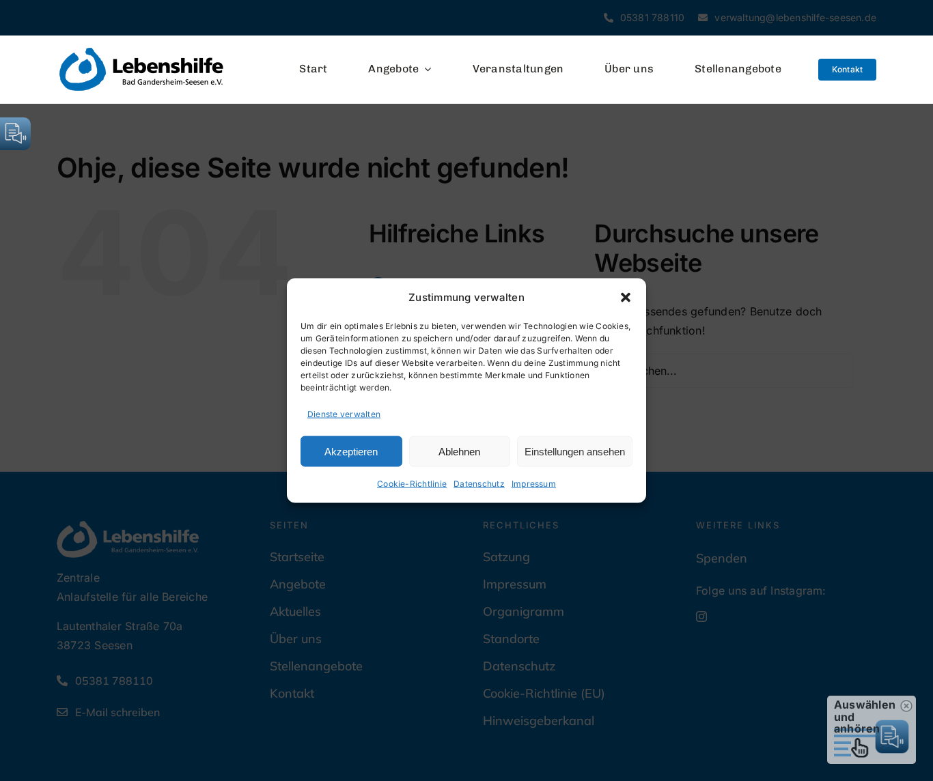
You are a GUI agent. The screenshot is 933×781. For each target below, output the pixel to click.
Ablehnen (459, 451)
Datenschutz (479, 484)
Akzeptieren (351, 451)
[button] (625, 297)
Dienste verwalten (343, 413)
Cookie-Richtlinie (412, 484)
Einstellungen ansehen (575, 451)
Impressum (534, 484)
